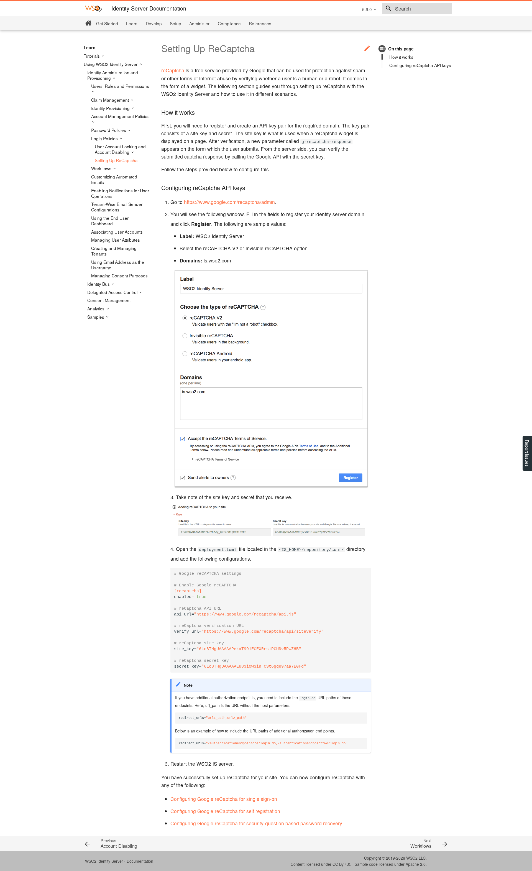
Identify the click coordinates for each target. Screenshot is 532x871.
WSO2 (412, 858)
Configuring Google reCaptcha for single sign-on (223, 798)
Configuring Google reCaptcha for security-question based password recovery (256, 823)
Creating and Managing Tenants (114, 250)
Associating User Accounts (117, 231)
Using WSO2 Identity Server (111, 64)
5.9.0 (367, 9)
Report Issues (527, 453)
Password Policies (109, 130)
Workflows (101, 168)
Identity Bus (99, 284)
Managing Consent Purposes (119, 275)
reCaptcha (172, 70)
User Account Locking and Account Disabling (120, 149)
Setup (175, 23)
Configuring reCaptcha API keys (420, 65)
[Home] (88, 23)
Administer (199, 23)
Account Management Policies (120, 116)
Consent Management (109, 300)
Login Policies (105, 138)
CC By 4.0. (341, 864)
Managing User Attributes (115, 239)
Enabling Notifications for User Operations (120, 193)
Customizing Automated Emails (114, 179)
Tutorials (92, 55)
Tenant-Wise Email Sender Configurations (116, 206)
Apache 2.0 (416, 864)
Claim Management (110, 100)
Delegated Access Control (113, 292)
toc (382, 49)
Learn (131, 23)
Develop (154, 23)
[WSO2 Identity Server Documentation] (93, 8)
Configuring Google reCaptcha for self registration (225, 811)
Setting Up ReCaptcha (116, 160)
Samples (96, 317)
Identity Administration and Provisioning (112, 75)
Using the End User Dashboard (110, 220)
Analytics (96, 308)
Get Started (107, 23)
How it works (401, 57)
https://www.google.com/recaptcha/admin (229, 201)
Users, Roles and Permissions (120, 86)
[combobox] (417, 8)
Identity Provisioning (111, 108)
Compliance (229, 23)
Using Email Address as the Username (117, 264)
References (260, 23)
